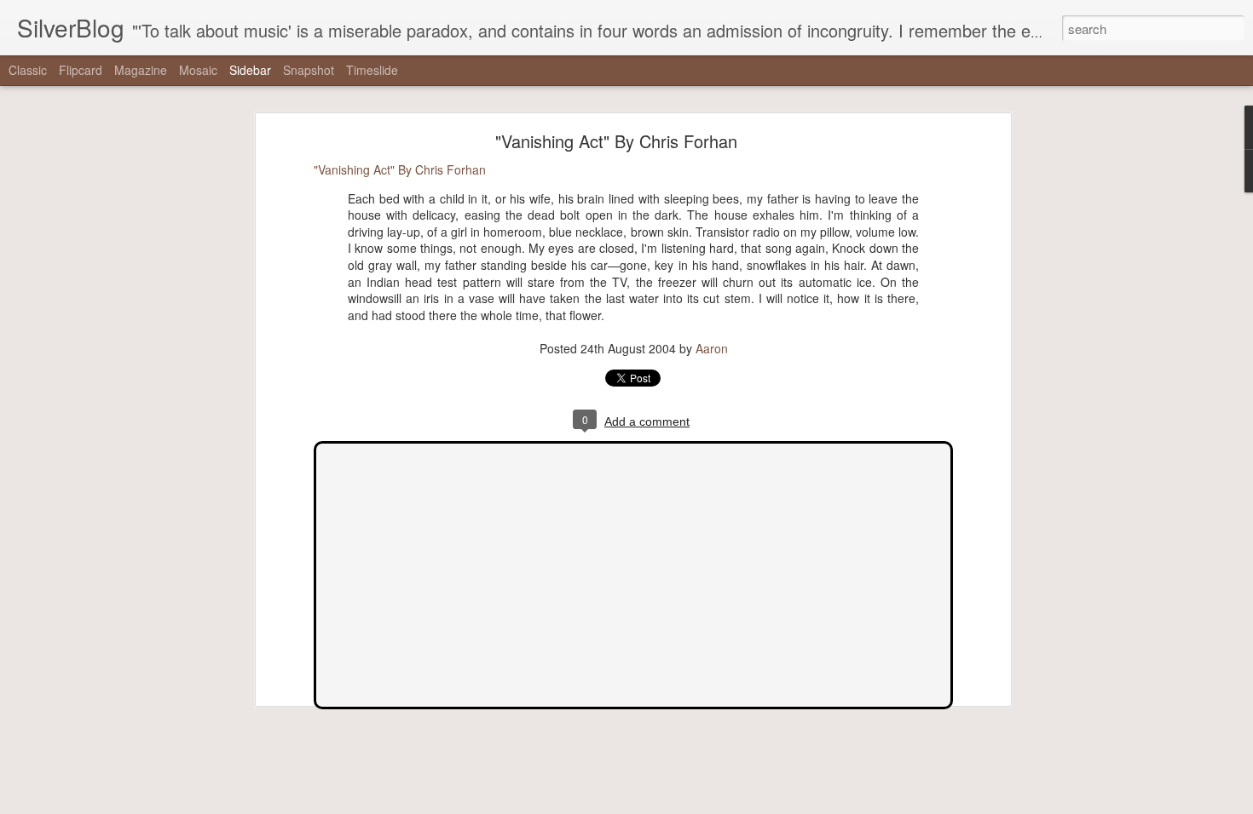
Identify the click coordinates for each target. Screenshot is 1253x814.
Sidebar (250, 69)
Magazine (140, 69)
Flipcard (80, 69)
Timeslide (372, 69)
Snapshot (308, 69)
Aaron (712, 348)
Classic (28, 69)
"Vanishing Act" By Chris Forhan (616, 141)
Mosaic (198, 69)
